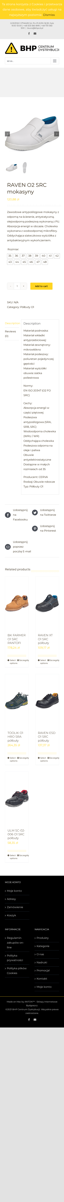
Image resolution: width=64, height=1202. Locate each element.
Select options (13, 661)
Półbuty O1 (27, 307)
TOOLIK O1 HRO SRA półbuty (15, 736)
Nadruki (42, 962)
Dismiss (49, 15)
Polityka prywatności (15, 958)
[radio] (9, 256)
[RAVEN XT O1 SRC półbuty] (47, 603)
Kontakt (42, 978)
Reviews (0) (10, 334)
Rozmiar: (13, 249)
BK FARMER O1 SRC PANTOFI (17, 639)
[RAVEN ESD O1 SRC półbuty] (47, 701)
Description (12, 323)
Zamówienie (15, 907)
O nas (40, 954)
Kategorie (43, 946)
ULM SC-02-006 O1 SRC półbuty (16, 834)
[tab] (12, 323)
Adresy (11, 899)
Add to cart (41, 286)
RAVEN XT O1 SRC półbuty (45, 639)
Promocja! (43, 970)
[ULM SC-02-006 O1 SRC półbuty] (17, 798)
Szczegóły (22, 660)
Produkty (43, 937)
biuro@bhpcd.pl (35, 28)
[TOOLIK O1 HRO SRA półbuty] (17, 701)
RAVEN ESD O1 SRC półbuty (46, 736)
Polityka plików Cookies (17, 971)
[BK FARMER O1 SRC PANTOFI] (17, 603)
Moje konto (14, 890)
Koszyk (11, 915)
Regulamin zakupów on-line (15, 942)
